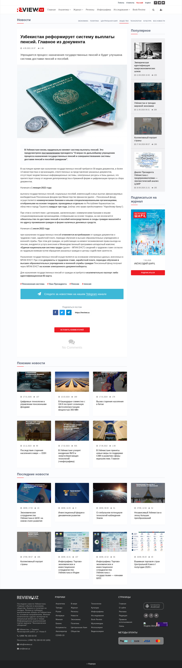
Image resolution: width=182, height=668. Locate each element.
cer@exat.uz (24, 649)
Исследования (121, 10)
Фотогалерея (97, 627)
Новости (74, 615)
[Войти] (161, 10)
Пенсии (75, 284)
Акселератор (61, 631)
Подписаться (148, 273)
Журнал (77, 10)
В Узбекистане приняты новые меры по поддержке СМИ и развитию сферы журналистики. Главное (109, 454)
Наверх (92, 664)
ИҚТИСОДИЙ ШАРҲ (144, 263)
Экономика (83, 21)
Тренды (59, 608)
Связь (121, 626)
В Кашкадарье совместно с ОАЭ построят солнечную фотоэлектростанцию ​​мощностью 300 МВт (71, 405)
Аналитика (63, 10)
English (148, 3)
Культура (147, 21)
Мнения (59, 619)
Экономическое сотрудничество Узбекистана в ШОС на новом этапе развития (31, 516)
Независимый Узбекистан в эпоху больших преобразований (147, 515)
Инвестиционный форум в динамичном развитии (71, 514)
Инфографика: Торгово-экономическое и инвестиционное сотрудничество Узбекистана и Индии (70, 567)
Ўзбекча (121, 3)
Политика (94, 21)
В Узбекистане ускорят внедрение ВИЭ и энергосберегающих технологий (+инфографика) (69, 456)
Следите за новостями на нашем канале (75, 294)
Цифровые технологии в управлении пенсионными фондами (33, 404)
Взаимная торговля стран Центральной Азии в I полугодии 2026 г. (147, 564)
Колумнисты (61, 627)
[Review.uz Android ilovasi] (154, 606)
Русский (139, 3)
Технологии (135, 21)
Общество (124, 21)
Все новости (159, 21)
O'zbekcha (130, 3)
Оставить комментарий (72, 330)
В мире (74, 604)
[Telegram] (159, 2)
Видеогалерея (97, 631)
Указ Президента (58, 284)
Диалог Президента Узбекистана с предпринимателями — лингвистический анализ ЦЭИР (146, 178)
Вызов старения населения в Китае (110, 402)
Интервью (60, 615)
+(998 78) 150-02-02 (28, 636)
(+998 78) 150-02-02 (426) (39, 640)
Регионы (90, 10)
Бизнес (59, 623)
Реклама (122, 611)
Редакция (123, 615)
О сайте (122, 608)
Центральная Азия (109, 21)
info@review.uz (25, 644)
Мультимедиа (97, 623)
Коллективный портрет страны (145, 139)
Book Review (139, 10)
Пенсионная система (33, 284)
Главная (51, 10)
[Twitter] (163, 2)
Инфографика (104, 10)
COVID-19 (60, 635)
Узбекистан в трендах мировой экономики (145, 104)
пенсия (87, 284)
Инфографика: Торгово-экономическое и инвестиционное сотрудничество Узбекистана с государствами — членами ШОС (109, 569)
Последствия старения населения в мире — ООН (33, 451)
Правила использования (125, 620)
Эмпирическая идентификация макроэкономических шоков (144, 67)
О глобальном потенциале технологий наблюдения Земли (109, 515)
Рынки (58, 611)
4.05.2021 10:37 (29, 48)
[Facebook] (155, 2)
